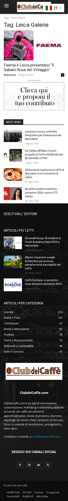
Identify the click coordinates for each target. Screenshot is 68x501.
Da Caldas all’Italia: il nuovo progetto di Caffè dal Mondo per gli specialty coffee (44, 154)
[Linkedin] (38, 465)
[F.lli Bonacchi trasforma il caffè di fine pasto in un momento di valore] (13, 174)
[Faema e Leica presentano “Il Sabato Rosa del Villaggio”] (34, 45)
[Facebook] (20, 465)
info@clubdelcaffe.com (46, 436)
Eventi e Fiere (11, 58)
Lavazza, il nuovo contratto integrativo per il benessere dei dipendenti (43, 135)
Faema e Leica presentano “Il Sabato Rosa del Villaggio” (29, 67)
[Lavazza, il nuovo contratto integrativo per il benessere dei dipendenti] (13, 136)
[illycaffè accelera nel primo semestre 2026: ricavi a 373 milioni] (13, 193)
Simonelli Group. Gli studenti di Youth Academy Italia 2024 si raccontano (43, 242)
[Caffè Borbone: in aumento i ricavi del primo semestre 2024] (13, 284)
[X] (48, 465)
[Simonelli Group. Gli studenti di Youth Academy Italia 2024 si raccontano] (13, 242)
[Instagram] (29, 465)
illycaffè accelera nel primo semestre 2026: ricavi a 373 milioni (41, 192)
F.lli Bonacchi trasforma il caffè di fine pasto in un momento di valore (44, 173)
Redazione (10, 74)
